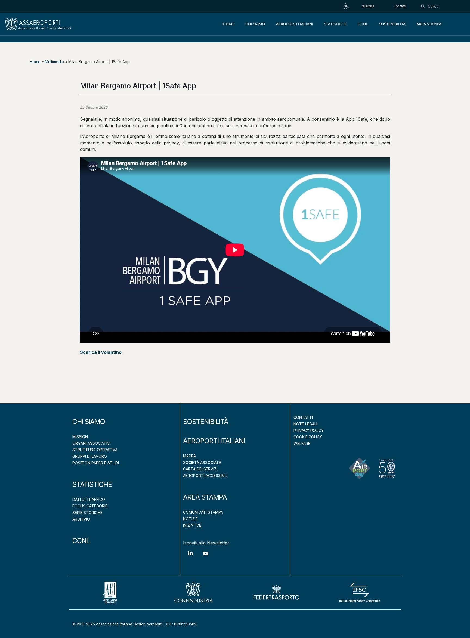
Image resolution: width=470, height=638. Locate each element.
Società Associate (202, 462)
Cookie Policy (307, 437)
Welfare (301, 443)
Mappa (189, 456)
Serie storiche (87, 512)
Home (35, 61)
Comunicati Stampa (203, 512)
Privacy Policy (308, 430)
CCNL (81, 541)
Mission (80, 436)
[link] (346, 6)
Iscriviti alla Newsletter (206, 543)
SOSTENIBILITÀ (205, 421)
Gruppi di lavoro (89, 456)
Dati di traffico (88, 499)
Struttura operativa (95, 449)
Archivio (81, 519)
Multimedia (54, 61)
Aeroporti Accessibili (205, 475)
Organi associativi (91, 443)
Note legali (305, 424)
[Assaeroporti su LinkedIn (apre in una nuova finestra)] (190, 557)
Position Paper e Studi (95, 462)
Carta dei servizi (200, 469)
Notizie (190, 518)
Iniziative (192, 525)
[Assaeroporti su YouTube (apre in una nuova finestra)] (205, 557)
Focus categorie (89, 506)
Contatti (303, 417)
